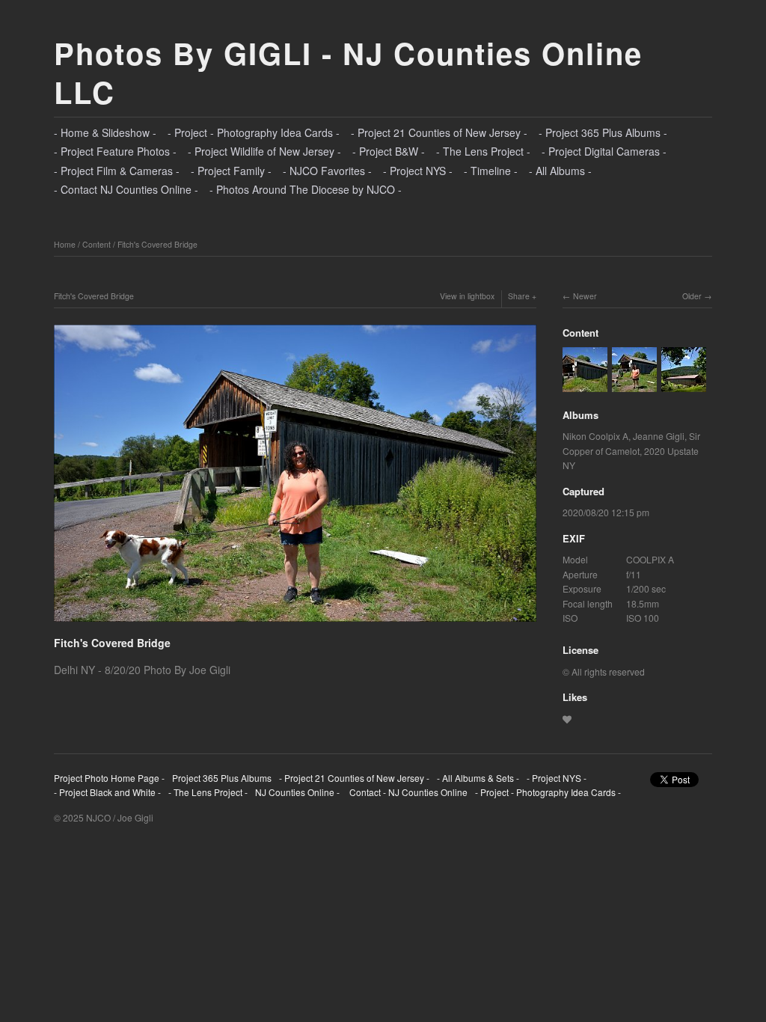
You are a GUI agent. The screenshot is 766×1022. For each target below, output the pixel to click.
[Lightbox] (295, 623)
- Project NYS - (418, 170)
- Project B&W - (388, 151)
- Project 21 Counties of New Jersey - (439, 132)
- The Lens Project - (483, 151)
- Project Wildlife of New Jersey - (264, 151)
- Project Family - (231, 170)
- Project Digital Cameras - (604, 151)
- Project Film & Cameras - (117, 170)
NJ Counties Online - (297, 792)
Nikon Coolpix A (595, 435)
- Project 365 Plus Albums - (603, 132)
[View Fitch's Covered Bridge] (585, 384)
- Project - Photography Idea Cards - (254, 132)
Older (692, 296)
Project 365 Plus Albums (222, 777)
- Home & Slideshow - (105, 132)
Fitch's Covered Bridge (157, 244)
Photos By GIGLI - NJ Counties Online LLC (348, 72)
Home (65, 244)
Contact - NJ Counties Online (407, 792)
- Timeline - (491, 170)
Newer (585, 296)
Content (96, 244)
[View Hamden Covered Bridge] (683, 384)
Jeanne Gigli (658, 435)
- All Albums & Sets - (478, 777)
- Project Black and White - (107, 792)
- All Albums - (560, 170)
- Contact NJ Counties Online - (126, 189)
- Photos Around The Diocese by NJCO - (305, 189)
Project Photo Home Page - (109, 777)
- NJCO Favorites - (327, 170)
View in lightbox (467, 296)
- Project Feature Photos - (115, 151)
